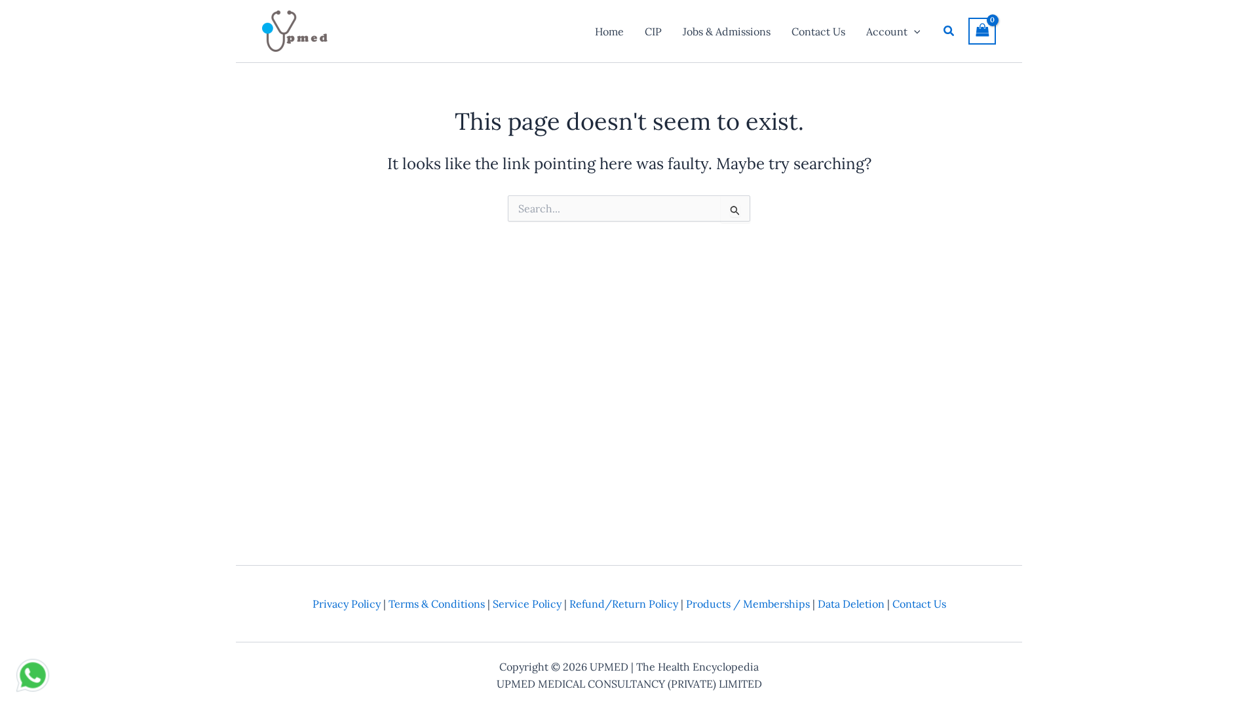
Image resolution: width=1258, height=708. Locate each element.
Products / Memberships (748, 603)
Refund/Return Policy (623, 603)
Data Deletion (851, 603)
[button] (914, 31)
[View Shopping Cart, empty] (982, 31)
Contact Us (919, 603)
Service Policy (527, 603)
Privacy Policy (347, 603)
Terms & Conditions (437, 603)
